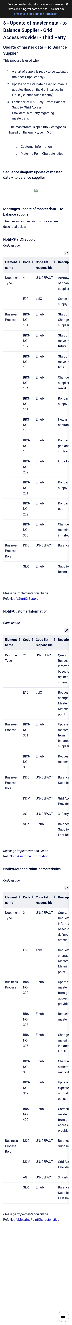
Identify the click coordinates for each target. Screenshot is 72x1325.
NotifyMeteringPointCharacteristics (34, 1220)
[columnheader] (12, 265)
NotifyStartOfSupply (24, 599)
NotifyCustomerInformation (29, 856)
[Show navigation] (63, 1316)
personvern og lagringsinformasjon (35, 13)
